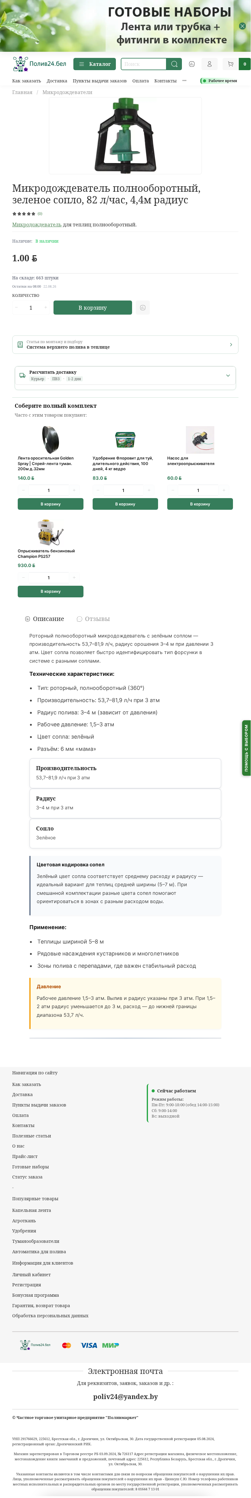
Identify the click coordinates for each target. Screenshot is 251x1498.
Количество (25, 295)
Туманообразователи (35, 1241)
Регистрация (26, 1285)
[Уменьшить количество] (16, 307)
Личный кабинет (31, 1274)
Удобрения (24, 1231)
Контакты (165, 81)
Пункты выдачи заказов (100, 81)
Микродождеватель (37, 224)
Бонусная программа (35, 1295)
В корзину (51, 503)
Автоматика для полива (39, 1251)
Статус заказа (27, 1177)
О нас (18, 1146)
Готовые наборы (30, 1167)
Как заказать (26, 81)
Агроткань (24, 1221)
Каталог (100, 64)
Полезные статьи (31, 1136)
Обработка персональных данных (50, 1315)
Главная (22, 92)
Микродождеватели (67, 92)
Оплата (140, 81)
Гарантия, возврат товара (41, 1305)
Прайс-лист (25, 1156)
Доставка (57, 81)
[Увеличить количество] (45, 307)
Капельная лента (31, 1210)
